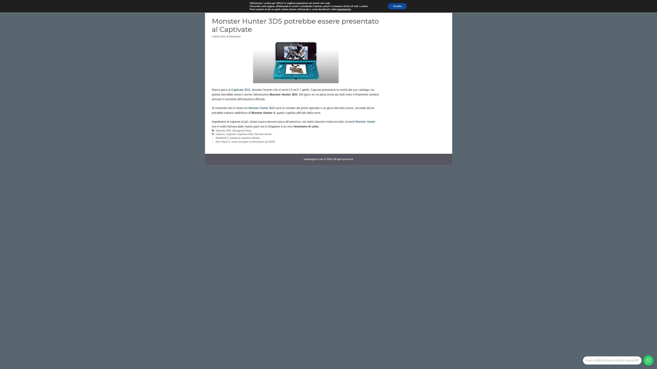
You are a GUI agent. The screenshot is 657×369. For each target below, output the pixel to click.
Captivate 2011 (240, 89)
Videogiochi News (241, 130)
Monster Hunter (263, 134)
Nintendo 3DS (223, 130)
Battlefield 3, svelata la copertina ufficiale (238, 137)
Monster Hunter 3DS (261, 108)
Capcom (220, 134)
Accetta (397, 6)
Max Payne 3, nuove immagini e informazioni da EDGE (245, 141)
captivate (231, 134)
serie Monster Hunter (361, 121)
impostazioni (344, 9)
